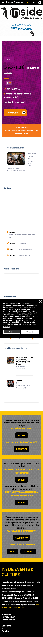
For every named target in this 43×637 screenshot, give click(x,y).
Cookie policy (8, 619)
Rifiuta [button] (11, 332)
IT (28, 2)
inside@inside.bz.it (16, 607)
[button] (3, 2)
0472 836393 (13, 89)
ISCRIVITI (21, 479)
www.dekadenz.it (24, 255)
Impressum (7, 614)
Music (9, 59)
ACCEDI (21, 435)
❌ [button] (41, 301)
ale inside (8, 72)
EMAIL (13, 551)
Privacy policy (8, 616)
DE (34, 2)
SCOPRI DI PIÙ (21, 537)
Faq (3, 628)
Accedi (10, 2)
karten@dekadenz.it (15, 102)
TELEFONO (28, 551)
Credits (5, 631)
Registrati (19, 2)
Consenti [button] (29, 332)
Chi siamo (6, 625)
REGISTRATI (21, 449)
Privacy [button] (6, 327)
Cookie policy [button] (32, 324)
